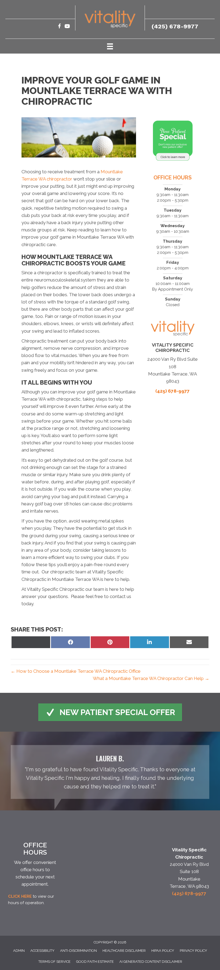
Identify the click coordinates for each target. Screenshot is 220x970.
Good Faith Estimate (95, 962)
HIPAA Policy (162, 951)
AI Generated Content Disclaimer (150, 962)
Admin (19, 951)
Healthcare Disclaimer (124, 951)
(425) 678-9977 (175, 26)
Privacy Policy (193, 951)
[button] (110, 712)
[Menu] (110, 46)
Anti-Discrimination (78, 951)
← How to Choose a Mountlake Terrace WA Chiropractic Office (76, 671)
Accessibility (42, 951)
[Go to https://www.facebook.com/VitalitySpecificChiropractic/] (59, 27)
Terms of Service (54, 962)
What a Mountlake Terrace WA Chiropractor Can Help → (151, 678)
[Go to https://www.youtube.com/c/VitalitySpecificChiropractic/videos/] (67, 27)
